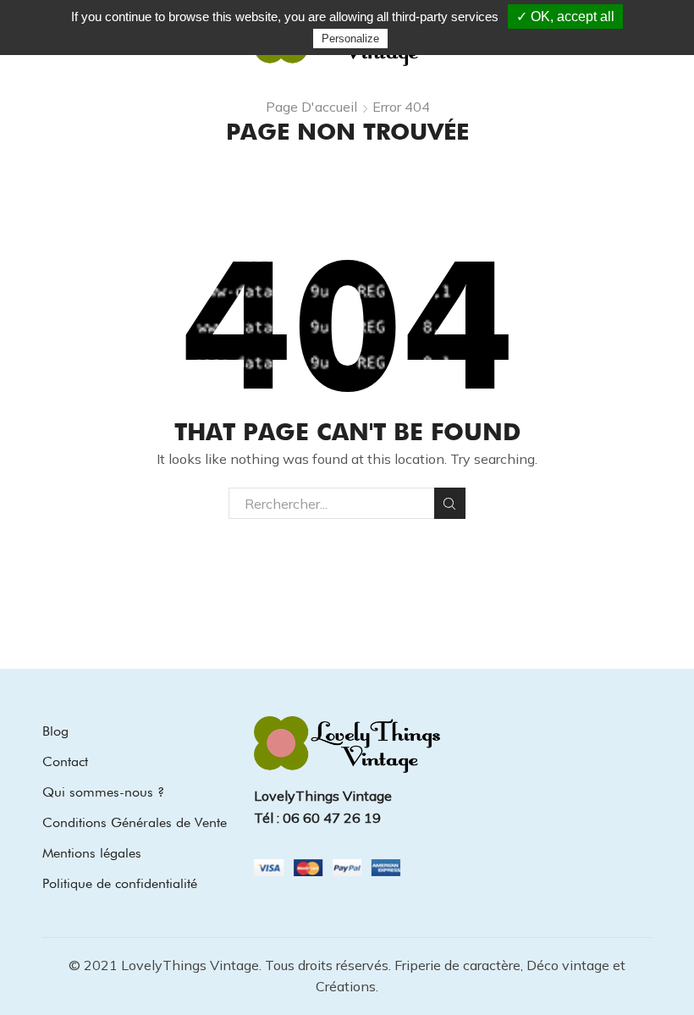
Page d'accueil (311, 106)
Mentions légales (91, 853)
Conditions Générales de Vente (134, 822)
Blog (55, 731)
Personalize (350, 38)
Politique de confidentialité (119, 883)
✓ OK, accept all (565, 16)
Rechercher (449, 503)
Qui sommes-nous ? (103, 792)
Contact (65, 761)
